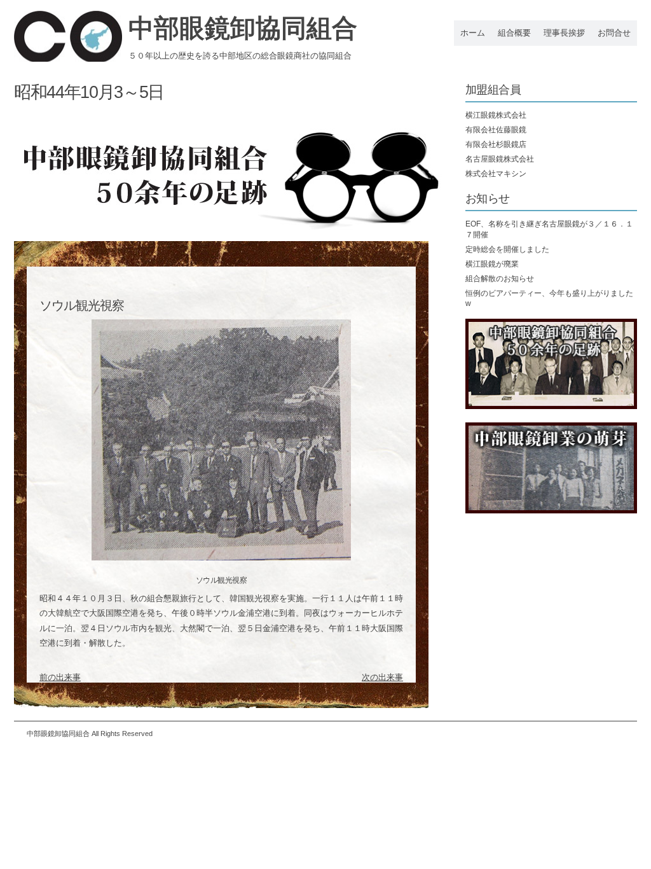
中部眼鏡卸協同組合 (242, 28)
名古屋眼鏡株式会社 (499, 159)
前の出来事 (60, 677)
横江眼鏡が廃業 (492, 264)
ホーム (472, 33)
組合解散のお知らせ (499, 278)
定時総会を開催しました (507, 249)
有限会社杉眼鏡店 (495, 144)
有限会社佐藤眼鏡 (495, 129)
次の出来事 (382, 677)
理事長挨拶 (564, 33)
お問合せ (614, 33)
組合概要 (514, 33)
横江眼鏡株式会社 (495, 115)
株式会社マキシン (495, 173)
